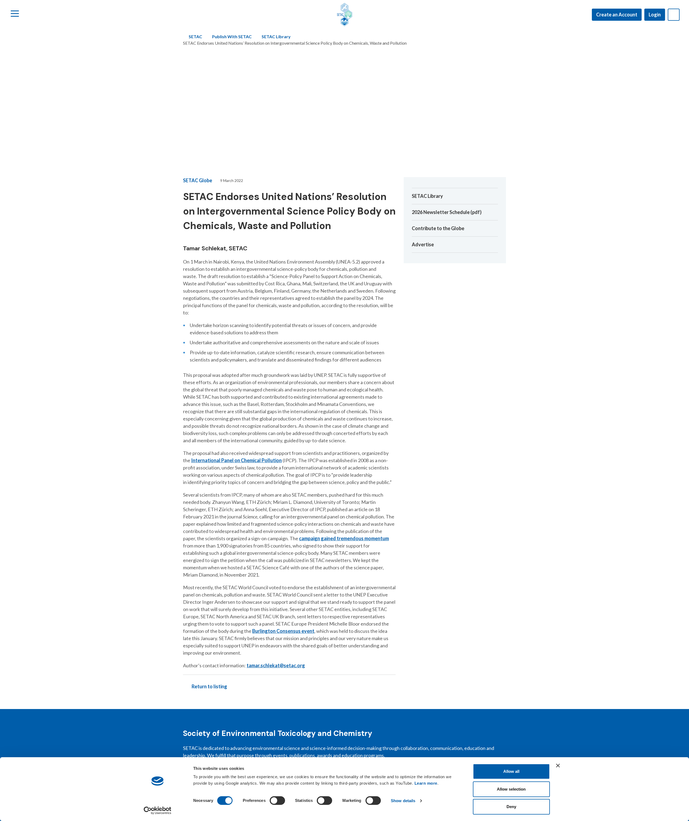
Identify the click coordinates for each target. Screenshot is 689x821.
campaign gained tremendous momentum (344, 538)
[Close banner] (558, 765)
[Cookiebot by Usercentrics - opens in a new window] (157, 810)
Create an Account (616, 14)
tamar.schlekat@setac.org (276, 665)
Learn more (425, 783)
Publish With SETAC (232, 36)
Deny (511, 806)
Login (655, 14)
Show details (403, 800)
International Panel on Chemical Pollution (236, 460)
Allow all (511, 771)
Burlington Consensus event (283, 631)
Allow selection (511, 789)
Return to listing (209, 686)
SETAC (195, 36)
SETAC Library (276, 36)
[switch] (277, 800)
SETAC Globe (197, 180)
